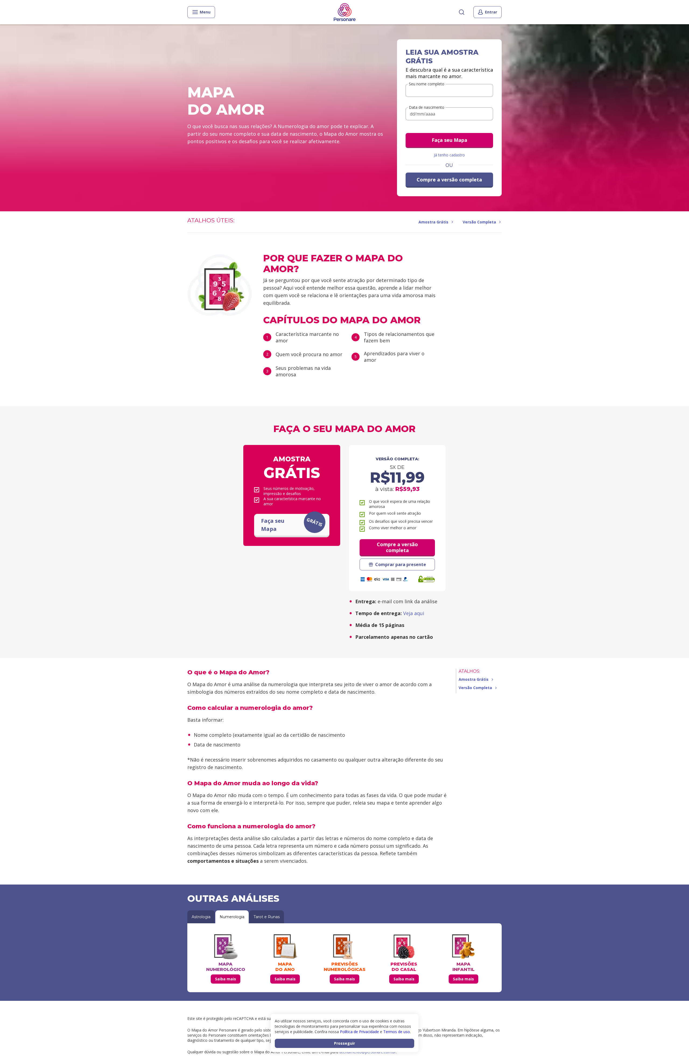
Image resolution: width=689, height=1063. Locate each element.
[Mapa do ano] (285, 947)
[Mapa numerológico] (225, 947)
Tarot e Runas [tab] (267, 916)
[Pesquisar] (461, 12)
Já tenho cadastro (449, 154)
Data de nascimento (426, 107)
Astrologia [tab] (201, 916)
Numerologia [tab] (232, 916)
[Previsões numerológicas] (344, 947)
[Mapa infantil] (463, 947)
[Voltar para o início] (344, 12)
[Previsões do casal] (404, 947)
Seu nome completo (426, 83)
